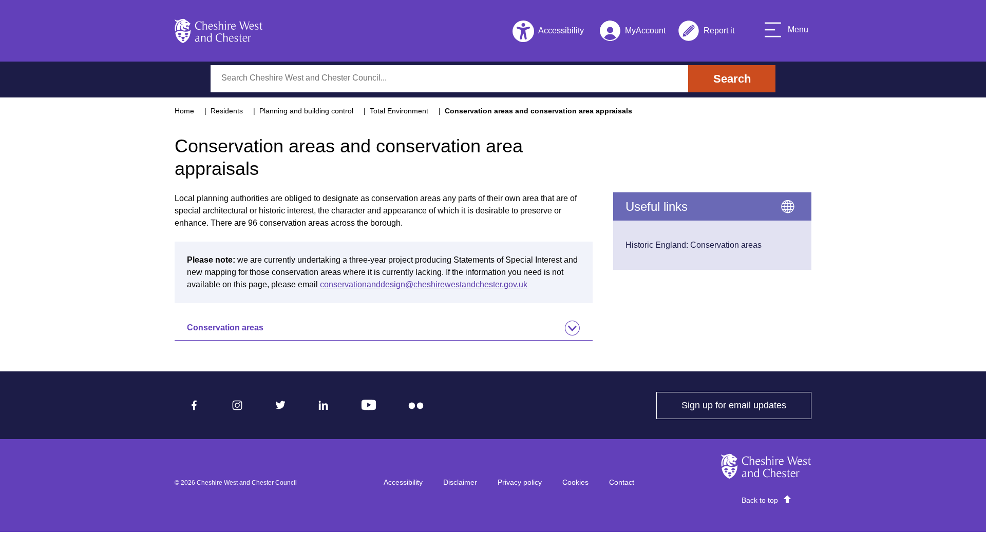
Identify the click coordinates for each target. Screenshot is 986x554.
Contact (621, 482)
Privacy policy (520, 482)
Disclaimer (460, 482)
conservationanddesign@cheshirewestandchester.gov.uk (423, 284)
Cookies (575, 482)
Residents (227, 111)
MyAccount (632, 32)
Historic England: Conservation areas (693, 245)
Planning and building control (306, 111)
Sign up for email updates (746, 405)
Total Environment (399, 111)
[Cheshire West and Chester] (219, 30)
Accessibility (403, 482)
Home (184, 111)
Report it (706, 32)
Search (732, 78)
